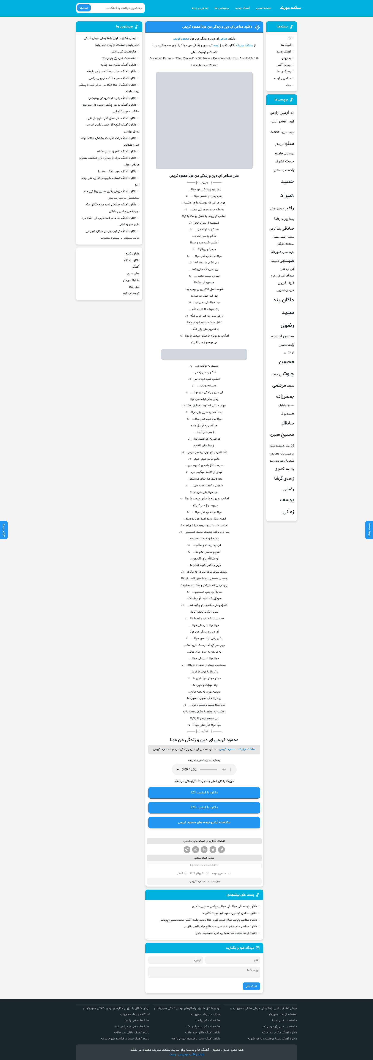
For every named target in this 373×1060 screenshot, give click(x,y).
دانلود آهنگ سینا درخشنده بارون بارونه (111, 72)
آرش (292, 113)
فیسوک (221, 849)
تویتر (213, 849)
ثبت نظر (251, 986)
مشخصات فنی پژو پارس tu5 (119, 58)
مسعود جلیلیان (286, 405)
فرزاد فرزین (286, 283)
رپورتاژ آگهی (284, 65)
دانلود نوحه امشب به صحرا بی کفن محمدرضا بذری (226, 933)
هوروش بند (276, 461)
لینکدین (204, 849)
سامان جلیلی (287, 237)
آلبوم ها (286, 45)
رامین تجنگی (276, 208)
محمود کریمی (181, 39)
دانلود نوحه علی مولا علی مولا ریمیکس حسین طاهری (224, 906)
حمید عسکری (280, 170)
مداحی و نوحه (199, 8)
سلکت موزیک (244, 45)
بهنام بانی (289, 154)
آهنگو (135, 267)
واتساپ (195, 849)
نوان (282, 454)
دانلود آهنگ (131, 260)
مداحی (224, 39)
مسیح (287, 434)
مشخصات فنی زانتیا (123, 52)
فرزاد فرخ (275, 276)
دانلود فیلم (132, 254)
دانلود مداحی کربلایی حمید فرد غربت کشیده (229, 913)
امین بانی (279, 144)
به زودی (286, 58)
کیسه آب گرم (131, 293)
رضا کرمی (275, 229)
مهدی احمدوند (283, 446)
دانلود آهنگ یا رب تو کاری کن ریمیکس (112, 98)
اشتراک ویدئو (131, 280)
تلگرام (187, 849)
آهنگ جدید (242, 8)
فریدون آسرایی (285, 290)
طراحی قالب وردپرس (191, 1054)
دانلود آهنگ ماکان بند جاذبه (118, 65)
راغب (288, 208)
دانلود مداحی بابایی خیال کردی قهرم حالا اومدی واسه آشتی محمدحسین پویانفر (208, 920)
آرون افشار (286, 121)
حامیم (279, 153)
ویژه (288, 85)
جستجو (84, 8)
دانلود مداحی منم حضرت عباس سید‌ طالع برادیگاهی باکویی (220, 927)
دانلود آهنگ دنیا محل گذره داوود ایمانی (112, 118)
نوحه (216, 45)
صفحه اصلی (263, 8)
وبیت (172, 1054)
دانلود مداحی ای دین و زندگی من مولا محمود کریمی (217, 26)
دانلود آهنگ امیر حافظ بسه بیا (117, 171)
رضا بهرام (287, 219)
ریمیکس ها (222, 8)
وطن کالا (134, 287)
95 (289, 38)
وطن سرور (133, 274)
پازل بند (290, 469)
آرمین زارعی (279, 113)
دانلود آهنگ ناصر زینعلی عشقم (116, 151)
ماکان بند (283, 300)
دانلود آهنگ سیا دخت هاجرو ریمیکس (112, 78)
